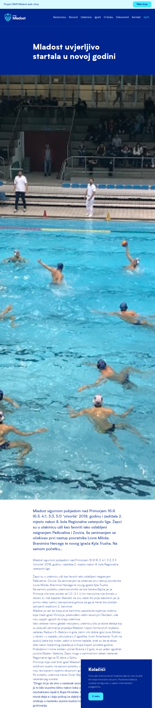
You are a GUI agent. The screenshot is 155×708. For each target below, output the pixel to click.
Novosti (73, 17)
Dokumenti (122, 17)
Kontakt (136, 17)
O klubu (108, 17)
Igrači (98, 17)
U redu (96, 696)
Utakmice (86, 17)
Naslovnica (59, 17)
